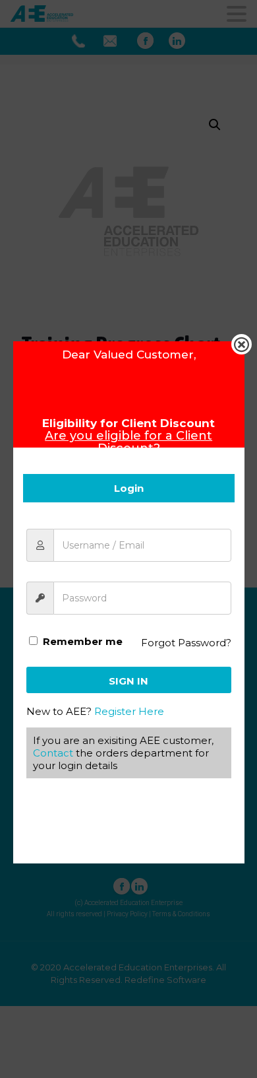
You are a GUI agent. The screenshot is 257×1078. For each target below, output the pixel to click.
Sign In (128, 681)
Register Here (129, 711)
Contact (53, 753)
